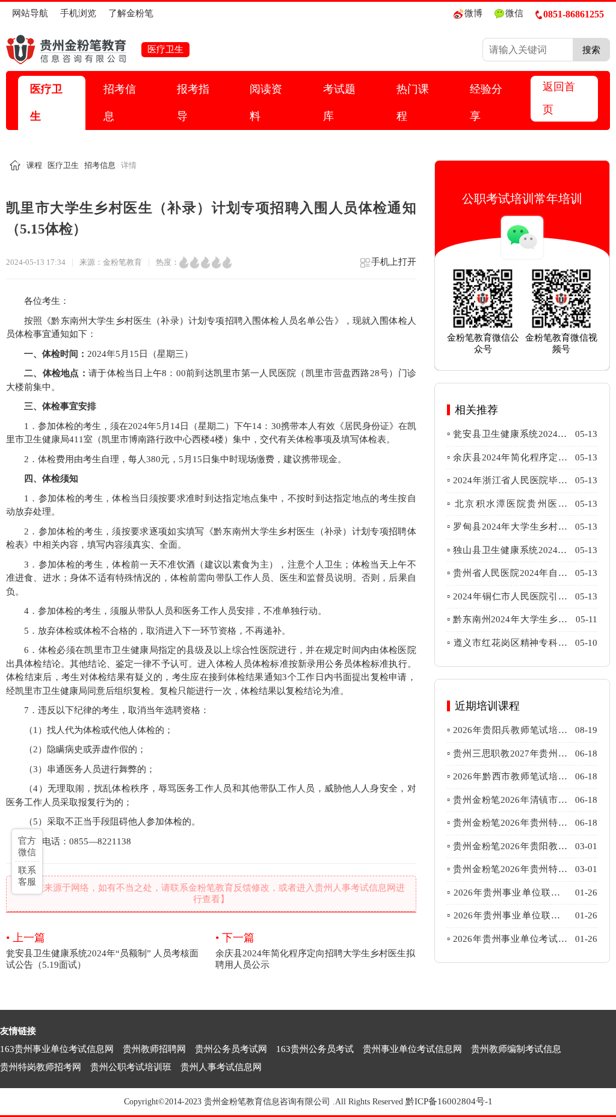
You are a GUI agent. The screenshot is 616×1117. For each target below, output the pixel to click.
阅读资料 (266, 102)
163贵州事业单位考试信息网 (57, 1049)
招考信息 (119, 102)
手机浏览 (78, 13)
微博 (473, 13)
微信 (514, 13)
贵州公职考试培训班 (130, 1067)
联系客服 (27, 875)
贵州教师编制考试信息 (516, 1049)
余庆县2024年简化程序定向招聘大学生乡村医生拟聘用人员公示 (315, 951)
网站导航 (30, 13)
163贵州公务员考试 (315, 1049)
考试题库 (339, 102)
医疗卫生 (46, 102)
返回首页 (559, 98)
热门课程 (412, 102)
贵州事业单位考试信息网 (412, 1049)
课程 (34, 165)
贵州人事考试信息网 (221, 1067)
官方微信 (27, 846)
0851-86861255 (573, 14)
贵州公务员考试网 (231, 1049)
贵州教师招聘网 (154, 1049)
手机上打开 (393, 262)
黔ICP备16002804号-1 (449, 1101)
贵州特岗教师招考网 (40, 1067)
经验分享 (486, 102)
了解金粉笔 (130, 13)
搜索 (591, 50)
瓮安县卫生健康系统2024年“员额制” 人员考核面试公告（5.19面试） (102, 951)
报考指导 (193, 102)
